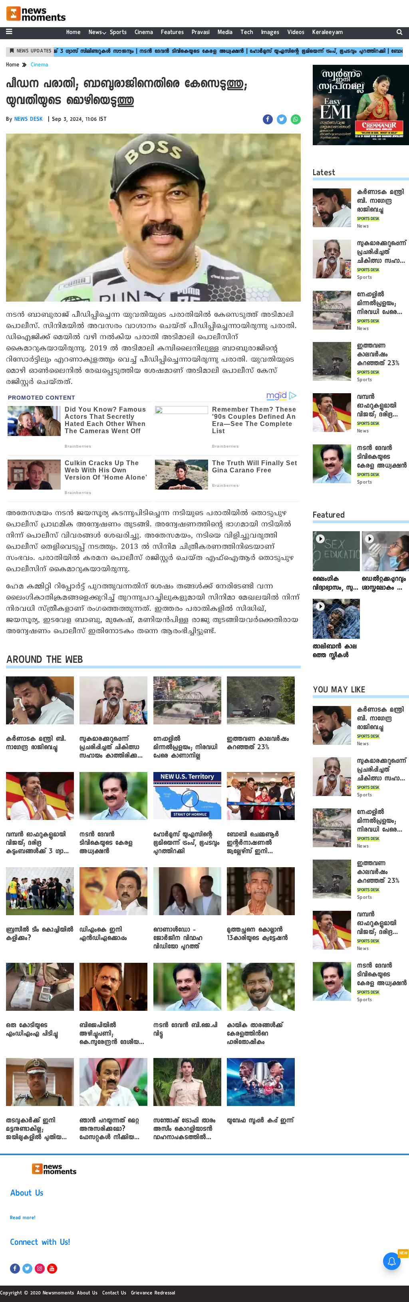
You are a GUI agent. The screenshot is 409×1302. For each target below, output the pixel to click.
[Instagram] (40, 1269)
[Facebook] (15, 1269)
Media (225, 33)
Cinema (144, 33)
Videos (295, 33)
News (95, 33)
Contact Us (114, 1293)
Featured (329, 516)
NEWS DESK (28, 120)
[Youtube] (52, 1269)
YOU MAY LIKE (339, 691)
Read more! (23, 1218)
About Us (27, 1194)
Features (172, 33)
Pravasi (201, 33)
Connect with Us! (40, 1243)
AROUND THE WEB (44, 661)
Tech (246, 33)
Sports (118, 33)
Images (270, 33)
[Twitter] (27, 1269)
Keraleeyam (327, 33)
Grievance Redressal (153, 1293)
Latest (324, 174)
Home (73, 33)
